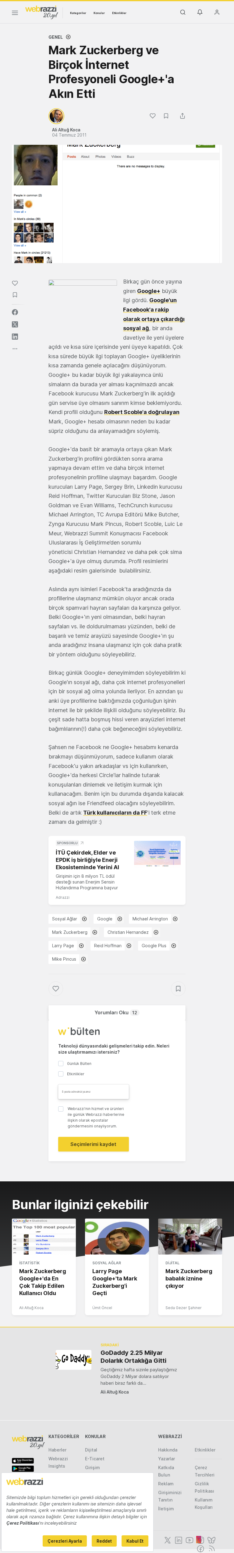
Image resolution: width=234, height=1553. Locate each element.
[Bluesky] (210, 1539)
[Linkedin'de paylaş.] (15, 337)
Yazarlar (166, 1458)
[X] (167, 1539)
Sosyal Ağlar (64, 918)
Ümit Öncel (102, 1307)
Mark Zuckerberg (69, 932)
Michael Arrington (150, 918)
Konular (99, 13)
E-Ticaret (95, 1458)
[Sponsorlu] (157, 854)
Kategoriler (78, 13)
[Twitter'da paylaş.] (15, 324)
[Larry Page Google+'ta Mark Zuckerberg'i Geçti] (117, 1237)
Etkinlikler (119, 13)
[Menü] (15, 14)
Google (104, 918)
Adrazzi (62, 897)
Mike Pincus (64, 959)
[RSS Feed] (210, 1548)
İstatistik (29, 1263)
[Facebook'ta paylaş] (15, 312)
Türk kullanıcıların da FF (115, 812)
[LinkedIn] (178, 1539)
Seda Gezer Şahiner (183, 1307)
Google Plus (154, 945)
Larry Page (63, 945)
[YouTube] (189, 1539)
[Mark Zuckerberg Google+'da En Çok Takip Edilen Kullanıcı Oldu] (44, 1237)
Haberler (57, 1449)
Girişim (92, 1467)
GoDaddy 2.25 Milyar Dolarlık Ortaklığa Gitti (133, 1356)
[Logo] (41, 12)
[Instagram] (200, 1539)
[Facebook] (200, 1548)
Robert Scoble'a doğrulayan (141, 412)
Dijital (172, 1263)
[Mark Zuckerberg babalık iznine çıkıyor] (190, 1237)
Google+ (148, 291)
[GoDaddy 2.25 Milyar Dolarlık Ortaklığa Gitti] (73, 1360)
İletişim (166, 1508)
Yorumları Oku (115, 1012)
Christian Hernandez (128, 932)
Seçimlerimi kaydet (93, 1144)
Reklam (166, 1483)
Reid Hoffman (108, 945)
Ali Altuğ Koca (31, 1307)
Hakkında (167, 1449)
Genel (55, 37)
